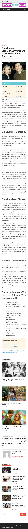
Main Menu (8, 9)
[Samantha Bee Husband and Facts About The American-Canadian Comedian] (6, 476)
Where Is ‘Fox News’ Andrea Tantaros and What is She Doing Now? (18, 505)
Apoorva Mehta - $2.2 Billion (12, 343)
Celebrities (4, 45)
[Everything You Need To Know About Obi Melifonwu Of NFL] (6, 468)
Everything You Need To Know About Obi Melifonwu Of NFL (18, 469)
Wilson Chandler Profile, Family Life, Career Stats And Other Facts (18, 497)
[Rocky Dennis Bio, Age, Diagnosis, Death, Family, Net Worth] (14, 377)
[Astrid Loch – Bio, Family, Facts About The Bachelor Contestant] (6, 486)
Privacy (11, 527)
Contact (7, 527)
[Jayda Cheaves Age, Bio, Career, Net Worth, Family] (14, 401)
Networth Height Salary (15, 525)
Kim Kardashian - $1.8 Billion (12, 345)
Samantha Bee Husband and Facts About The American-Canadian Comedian (18, 479)
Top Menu (5, 1)
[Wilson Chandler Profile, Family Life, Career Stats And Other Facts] (6, 495)
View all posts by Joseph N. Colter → (18, 457)
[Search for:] (14, 514)
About (3, 527)
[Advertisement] (14, 28)
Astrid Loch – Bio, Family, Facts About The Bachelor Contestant (19, 488)
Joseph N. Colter (19, 58)
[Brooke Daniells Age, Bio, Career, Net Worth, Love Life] (14, 425)
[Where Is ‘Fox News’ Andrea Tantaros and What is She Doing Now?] (6, 504)
